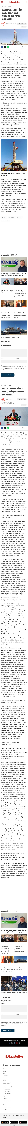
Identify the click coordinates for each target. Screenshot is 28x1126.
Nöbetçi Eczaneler (8, 1086)
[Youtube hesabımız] (17, 1043)
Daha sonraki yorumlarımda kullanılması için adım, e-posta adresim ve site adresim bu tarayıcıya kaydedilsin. (14, 368)
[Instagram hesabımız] (14, 1043)
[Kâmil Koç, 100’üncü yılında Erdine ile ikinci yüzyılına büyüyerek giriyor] (14, 264)
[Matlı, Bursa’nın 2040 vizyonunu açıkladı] (7, 283)
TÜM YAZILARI (22, 23)
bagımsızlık (12, 217)
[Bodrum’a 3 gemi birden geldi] (14, 327)
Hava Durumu (6, 1091)
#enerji (4, 217)
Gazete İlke (9, 399)
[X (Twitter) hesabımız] (12, 1043)
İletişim (5, 1109)
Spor (4, 1073)
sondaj (20, 217)
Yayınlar (5, 1098)
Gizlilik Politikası (7, 1107)
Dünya (4, 1071)
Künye (4, 1104)
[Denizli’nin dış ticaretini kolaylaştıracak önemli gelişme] (7, 305)
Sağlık (4, 1080)
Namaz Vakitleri (7, 1089)
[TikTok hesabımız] (19, 1043)
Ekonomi (24, 26)
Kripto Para (6, 1096)
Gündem (5, 1069)
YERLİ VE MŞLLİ (5, 220)
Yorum (3, 348)
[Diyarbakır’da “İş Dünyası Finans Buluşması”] (14, 983)
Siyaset (5, 1078)
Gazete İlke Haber (11, 23)
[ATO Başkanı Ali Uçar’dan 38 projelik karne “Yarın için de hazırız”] (20, 305)
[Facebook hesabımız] (9, 1043)
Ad (2, 358)
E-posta (17, 358)
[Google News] (24, 48)
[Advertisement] (14, 238)
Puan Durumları (7, 1093)
